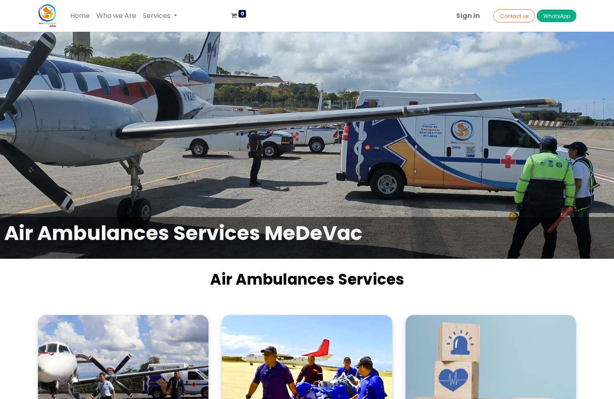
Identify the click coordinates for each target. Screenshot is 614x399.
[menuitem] (80, 16)
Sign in (468, 15)
